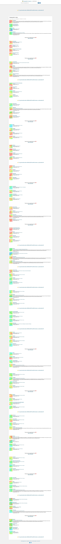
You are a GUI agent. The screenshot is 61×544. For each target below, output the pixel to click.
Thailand (14, 524)
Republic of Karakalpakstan (19, 249)
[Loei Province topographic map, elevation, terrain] (10, 524)
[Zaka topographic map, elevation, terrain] (10, 482)
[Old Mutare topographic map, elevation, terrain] (10, 345)
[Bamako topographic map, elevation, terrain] (10, 441)
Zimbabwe (14, 20)
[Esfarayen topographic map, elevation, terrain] (10, 511)
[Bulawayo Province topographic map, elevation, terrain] (10, 75)
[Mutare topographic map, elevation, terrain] (10, 262)
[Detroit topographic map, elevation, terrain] (10, 520)
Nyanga (14, 128)
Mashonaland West (18, 104)
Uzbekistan (14, 249)
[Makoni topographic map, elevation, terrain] (10, 199)
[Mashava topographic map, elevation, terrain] (10, 316)
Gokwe (14, 356)
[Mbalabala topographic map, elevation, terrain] (10, 187)
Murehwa (14, 190)
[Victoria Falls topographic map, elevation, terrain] (10, 116)
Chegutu (23, 291)
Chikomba (14, 173)
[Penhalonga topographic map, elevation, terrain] (10, 195)
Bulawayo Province (16, 73)
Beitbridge (14, 323)
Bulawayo (14, 107)
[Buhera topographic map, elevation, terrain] (10, 240)
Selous (14, 290)
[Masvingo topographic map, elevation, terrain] (10, 150)
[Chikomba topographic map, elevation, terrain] (10, 174)
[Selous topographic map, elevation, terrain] (10, 291)
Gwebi (14, 398)
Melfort (14, 394)
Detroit (14, 519)
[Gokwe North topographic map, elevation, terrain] (10, 208)
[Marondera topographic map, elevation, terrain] (10, 42)
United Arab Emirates (15, 253)
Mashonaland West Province (19, 32)
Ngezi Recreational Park (16, 460)
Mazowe (14, 210)
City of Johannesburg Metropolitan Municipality (24, 62)
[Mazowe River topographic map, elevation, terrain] (10, 382)
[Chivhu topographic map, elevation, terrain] (10, 341)
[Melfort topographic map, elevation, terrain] (10, 395)
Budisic (14, 498)
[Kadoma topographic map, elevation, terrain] (10, 365)
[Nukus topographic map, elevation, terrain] (10, 250)
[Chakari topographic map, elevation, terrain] (10, 337)
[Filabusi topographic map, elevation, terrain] (10, 320)
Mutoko (14, 90)
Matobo (14, 136)
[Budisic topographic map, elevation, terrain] (10, 499)
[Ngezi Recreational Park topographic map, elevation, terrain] (10, 462)
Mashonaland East (18, 395)
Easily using (31, 10)
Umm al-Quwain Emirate (20, 253)
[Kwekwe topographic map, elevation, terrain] (10, 428)
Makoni (21, 278)
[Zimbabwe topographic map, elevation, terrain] (10, 21)
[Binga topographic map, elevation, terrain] (10, 158)
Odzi (13, 124)
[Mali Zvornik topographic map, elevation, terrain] (10, 503)
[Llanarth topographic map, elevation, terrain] (10, 507)
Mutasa (14, 145)
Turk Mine (14, 468)
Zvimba (23, 312)
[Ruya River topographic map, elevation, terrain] (10, 486)
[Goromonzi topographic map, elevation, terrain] (10, 216)
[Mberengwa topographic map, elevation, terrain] (10, 178)
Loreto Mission (15, 360)
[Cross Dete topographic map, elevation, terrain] (10, 478)
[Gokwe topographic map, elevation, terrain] (10, 357)
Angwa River (15, 103)
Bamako (14, 440)
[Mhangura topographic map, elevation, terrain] (10, 407)
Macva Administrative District (18, 499)
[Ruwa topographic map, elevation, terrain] (10, 275)
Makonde (23, 32)
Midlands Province (15, 45)
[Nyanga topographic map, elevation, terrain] (10, 129)
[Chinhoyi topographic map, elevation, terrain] (10, 33)
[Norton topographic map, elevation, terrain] (10, 465)
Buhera (14, 239)
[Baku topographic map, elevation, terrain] (10, 29)
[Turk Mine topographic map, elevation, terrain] (10, 469)
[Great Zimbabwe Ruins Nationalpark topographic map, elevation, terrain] (10, 403)
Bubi (23, 469)
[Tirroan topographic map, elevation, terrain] (10, 532)
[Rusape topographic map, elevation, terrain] (10, 279)
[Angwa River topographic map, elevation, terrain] (10, 104)
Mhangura (14, 406)
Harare (14, 65)
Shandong (16, 528)
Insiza (14, 231)
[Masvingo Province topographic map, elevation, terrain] (10, 54)
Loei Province (15, 523)
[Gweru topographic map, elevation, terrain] (10, 333)
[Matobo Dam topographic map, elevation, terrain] (10, 303)
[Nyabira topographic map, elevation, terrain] (10, 386)
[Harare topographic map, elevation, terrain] (10, 67)
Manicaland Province (18, 125)
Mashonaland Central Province (19, 211)
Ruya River (14, 485)
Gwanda (14, 489)
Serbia (13, 499)
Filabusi (14, 319)
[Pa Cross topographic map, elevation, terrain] (10, 416)
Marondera (14, 41)
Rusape (14, 277)
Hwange (14, 377)
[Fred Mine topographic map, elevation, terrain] (10, 445)
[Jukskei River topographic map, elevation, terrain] (10, 63)
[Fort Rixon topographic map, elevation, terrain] (10, 424)
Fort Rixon (14, 422)
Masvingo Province (16, 52)
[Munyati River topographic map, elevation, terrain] (10, 88)
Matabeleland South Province (19, 232)
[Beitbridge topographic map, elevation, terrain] (10, 324)
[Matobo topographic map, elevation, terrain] (10, 137)
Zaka (13, 481)
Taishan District (15, 527)
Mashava (14, 315)
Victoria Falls (15, 115)
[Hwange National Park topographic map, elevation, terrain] (10, 229)
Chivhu (14, 339)
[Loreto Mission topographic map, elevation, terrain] (10, 361)
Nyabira (14, 385)
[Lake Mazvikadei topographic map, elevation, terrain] (10, 312)
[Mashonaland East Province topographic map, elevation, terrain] (10, 50)
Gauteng (17, 62)
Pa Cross (14, 415)
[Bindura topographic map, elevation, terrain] (10, 374)
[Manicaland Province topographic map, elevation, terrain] (10, 71)
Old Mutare (14, 343)
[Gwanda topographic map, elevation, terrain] (10, 490)
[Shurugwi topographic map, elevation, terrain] (10, 236)
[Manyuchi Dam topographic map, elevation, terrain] (10, 282)
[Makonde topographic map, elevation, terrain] (10, 220)
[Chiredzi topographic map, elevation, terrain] (10, 95)
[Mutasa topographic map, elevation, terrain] (10, 146)
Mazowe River (15, 381)
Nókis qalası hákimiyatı (24, 249)
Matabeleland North (18, 116)
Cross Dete (14, 477)
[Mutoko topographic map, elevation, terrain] (10, 92)
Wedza (14, 165)
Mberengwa (14, 177)
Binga (14, 156)
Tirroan (14, 531)
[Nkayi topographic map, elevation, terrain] (10, 133)
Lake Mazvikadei (15, 311)
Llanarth (14, 506)
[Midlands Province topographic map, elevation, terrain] (10, 46)
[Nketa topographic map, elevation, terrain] (10, 449)
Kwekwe (21, 361)
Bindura (14, 373)
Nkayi (14, 132)
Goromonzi (14, 214)
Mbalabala (14, 186)
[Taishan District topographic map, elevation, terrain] (10, 528)
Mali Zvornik (15, 502)
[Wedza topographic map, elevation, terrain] (10, 167)
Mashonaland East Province (19, 91)
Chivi (13, 352)
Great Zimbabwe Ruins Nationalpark (18, 402)
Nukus (14, 248)
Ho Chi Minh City (15, 24)
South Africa (14, 62)
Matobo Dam (15, 302)
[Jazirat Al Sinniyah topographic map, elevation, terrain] (10, 253)
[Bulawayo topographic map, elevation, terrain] (10, 109)
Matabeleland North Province (19, 153)
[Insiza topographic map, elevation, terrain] (10, 233)
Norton (14, 464)
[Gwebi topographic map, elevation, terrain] (10, 399)
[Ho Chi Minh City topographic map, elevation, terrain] (10, 25)
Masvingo (17, 95)
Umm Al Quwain (25, 253)
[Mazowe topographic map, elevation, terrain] (10, 212)
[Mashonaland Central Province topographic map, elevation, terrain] (10, 84)
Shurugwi (14, 235)
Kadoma (23, 336)
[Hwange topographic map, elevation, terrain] (10, 154)
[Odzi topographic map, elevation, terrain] (10, 125)
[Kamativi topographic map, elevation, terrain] (10, 458)
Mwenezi (21, 282)
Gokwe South (21, 357)
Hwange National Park (16, 227)
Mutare (21, 125)
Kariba (14, 111)
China (13, 528)
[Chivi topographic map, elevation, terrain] (10, 353)
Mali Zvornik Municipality (24, 499)
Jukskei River (15, 61)
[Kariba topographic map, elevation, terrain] (10, 113)
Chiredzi (14, 94)
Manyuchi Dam (15, 281)
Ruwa (14, 273)
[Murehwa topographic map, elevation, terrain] (10, 191)
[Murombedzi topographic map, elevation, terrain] (10, 420)
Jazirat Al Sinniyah (16, 252)
